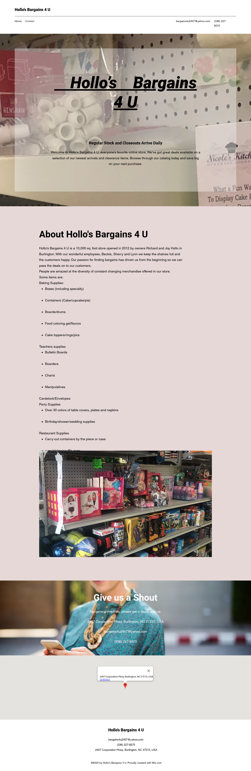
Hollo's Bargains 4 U (32, 9)
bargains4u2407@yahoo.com (193, 21)
